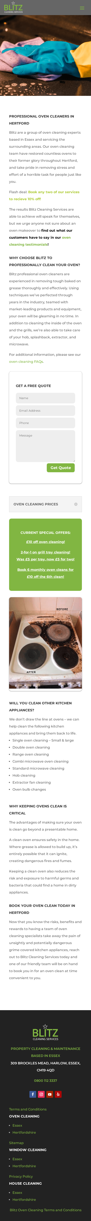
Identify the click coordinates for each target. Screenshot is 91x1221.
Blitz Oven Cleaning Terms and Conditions (45, 1210)
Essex (17, 1125)
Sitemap (16, 1143)
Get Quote (61, 467)
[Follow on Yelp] (58, 1094)
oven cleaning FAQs (26, 362)
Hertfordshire (24, 1132)
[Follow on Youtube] (49, 1094)
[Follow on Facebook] (32, 1094)
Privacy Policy (21, 1176)
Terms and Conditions (28, 1109)
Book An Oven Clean (45, 73)
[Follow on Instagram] (41, 1094)
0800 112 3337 (45, 1081)
